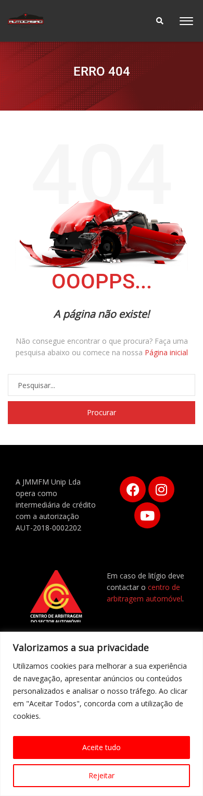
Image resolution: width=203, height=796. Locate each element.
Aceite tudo (101, 747)
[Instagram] (161, 489)
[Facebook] (133, 489)
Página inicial (166, 352)
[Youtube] (147, 515)
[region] (101, 714)
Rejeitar (101, 775)
